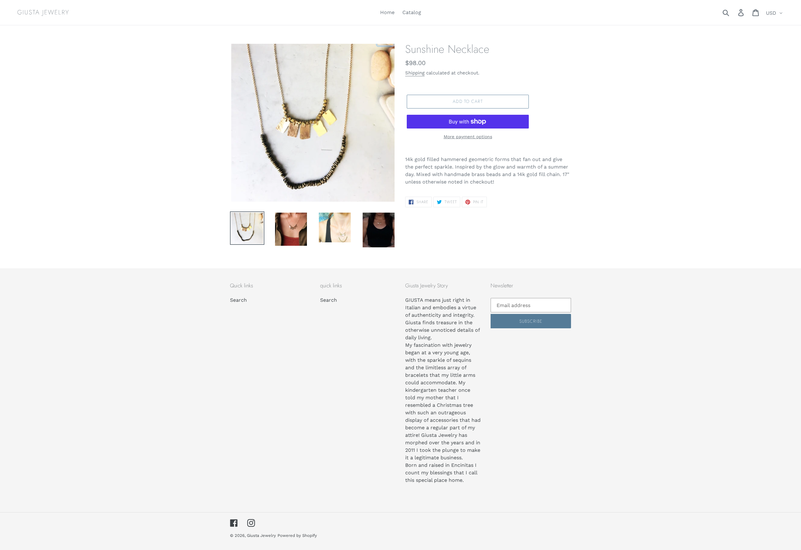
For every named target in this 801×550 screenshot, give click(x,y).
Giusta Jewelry (43, 12)
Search (238, 300)
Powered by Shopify (297, 535)
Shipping (415, 73)
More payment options (468, 136)
